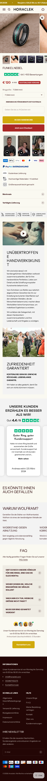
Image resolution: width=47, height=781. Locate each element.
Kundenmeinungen (34, 723)
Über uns (30, 719)
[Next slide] (42, 146)
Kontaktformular (12, 685)
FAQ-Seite (23, 559)
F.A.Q (28, 702)
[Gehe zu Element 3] (23, 60)
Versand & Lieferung (11, 708)
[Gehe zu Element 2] (14, 60)
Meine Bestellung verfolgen (33, 708)
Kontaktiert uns (23, 644)
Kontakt (29, 714)
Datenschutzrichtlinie (11, 722)
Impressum (7, 717)
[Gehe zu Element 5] (39, 60)
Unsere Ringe (31, 698)
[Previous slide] (5, 146)
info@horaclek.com (13, 677)
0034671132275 (11, 681)
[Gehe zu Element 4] (31, 60)
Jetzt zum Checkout (23, 128)
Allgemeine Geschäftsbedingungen (12, 701)
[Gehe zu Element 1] (6, 60)
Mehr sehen (23, 458)
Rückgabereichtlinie (11, 713)
